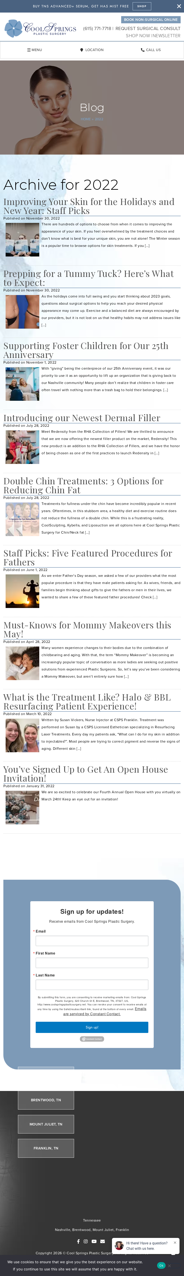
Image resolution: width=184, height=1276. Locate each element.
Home (85, 119)
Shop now (138, 35)
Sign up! (92, 1027)
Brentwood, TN (46, 1100)
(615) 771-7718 (97, 28)
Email (41, 931)
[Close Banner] (179, 6)
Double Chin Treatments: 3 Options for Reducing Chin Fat (83, 485)
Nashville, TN (46, 1075)
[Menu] (29, 50)
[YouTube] (94, 1241)
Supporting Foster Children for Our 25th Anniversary (86, 349)
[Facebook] (78, 1241)
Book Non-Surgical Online (151, 19)
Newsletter (167, 35)
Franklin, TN (46, 1148)
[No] (169, 1265)
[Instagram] (86, 1241)
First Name (45, 953)
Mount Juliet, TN (46, 1124)
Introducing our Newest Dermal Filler (81, 417)
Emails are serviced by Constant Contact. (105, 1011)
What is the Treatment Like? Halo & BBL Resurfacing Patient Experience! (87, 701)
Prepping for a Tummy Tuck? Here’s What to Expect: (88, 277)
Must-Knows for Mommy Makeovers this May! (87, 629)
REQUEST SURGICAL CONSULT (148, 28)
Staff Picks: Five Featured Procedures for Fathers (87, 557)
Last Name (45, 975)
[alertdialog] (92, 6)
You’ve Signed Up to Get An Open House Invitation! (85, 773)
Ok (161, 1265)
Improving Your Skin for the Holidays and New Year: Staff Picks (89, 205)
